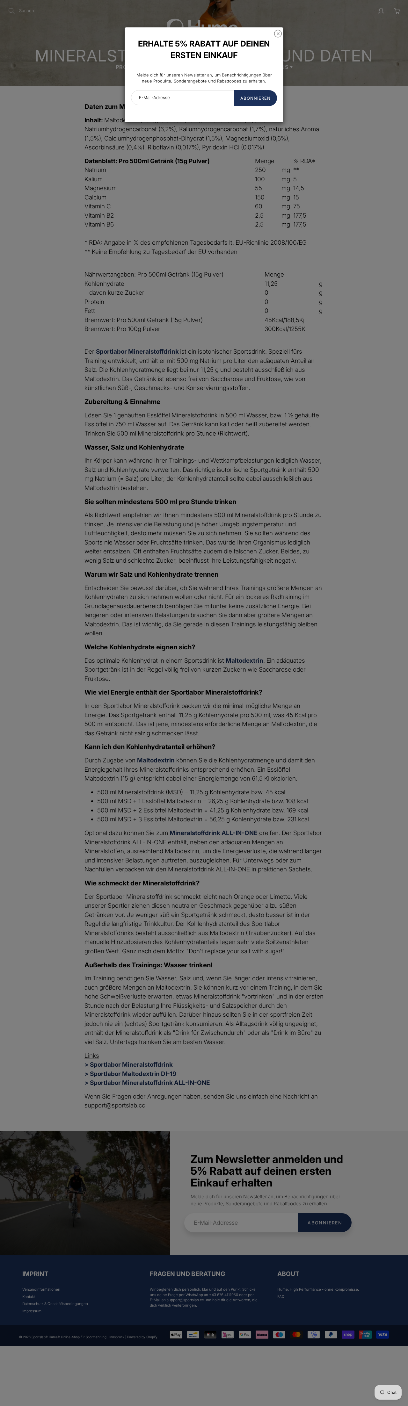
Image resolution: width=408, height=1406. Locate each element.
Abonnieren (255, 98)
